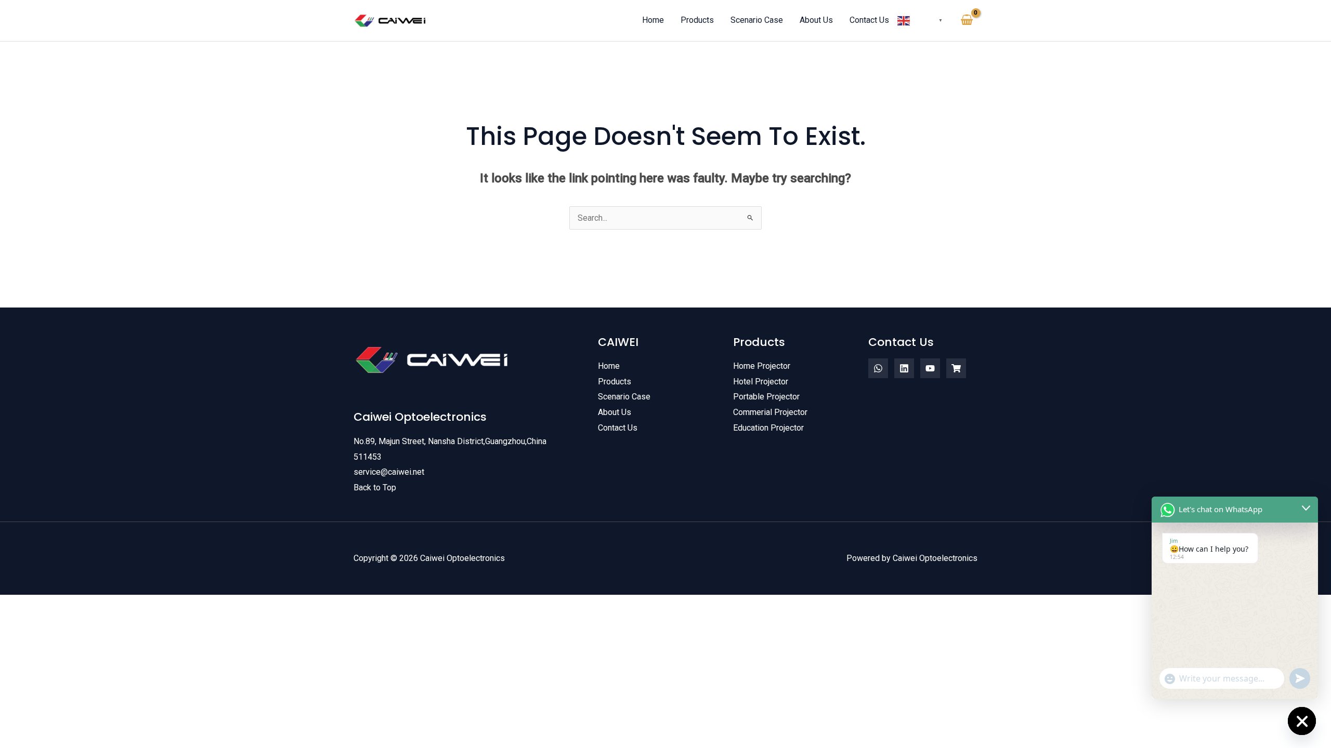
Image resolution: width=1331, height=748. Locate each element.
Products (614, 381)
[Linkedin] (904, 368)
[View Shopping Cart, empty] (966, 20)
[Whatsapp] (878, 368)
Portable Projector (766, 397)
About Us (614, 412)
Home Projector (761, 366)
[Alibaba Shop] (956, 368)
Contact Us (617, 428)
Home (609, 366)
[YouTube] (930, 368)
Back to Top (375, 487)
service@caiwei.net (389, 472)
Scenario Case (624, 397)
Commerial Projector (770, 412)
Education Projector (768, 428)
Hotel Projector (760, 381)
